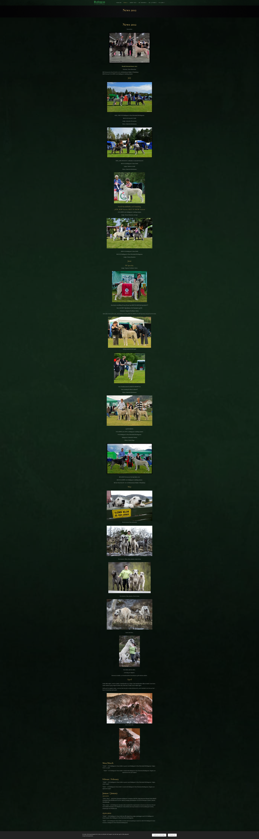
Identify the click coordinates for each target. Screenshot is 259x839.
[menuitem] (119, 2)
